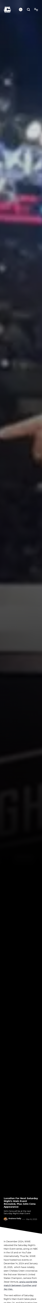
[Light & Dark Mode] (20, 9)
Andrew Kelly (14, 1218)
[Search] (28, 9)
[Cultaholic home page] (11, 9)
